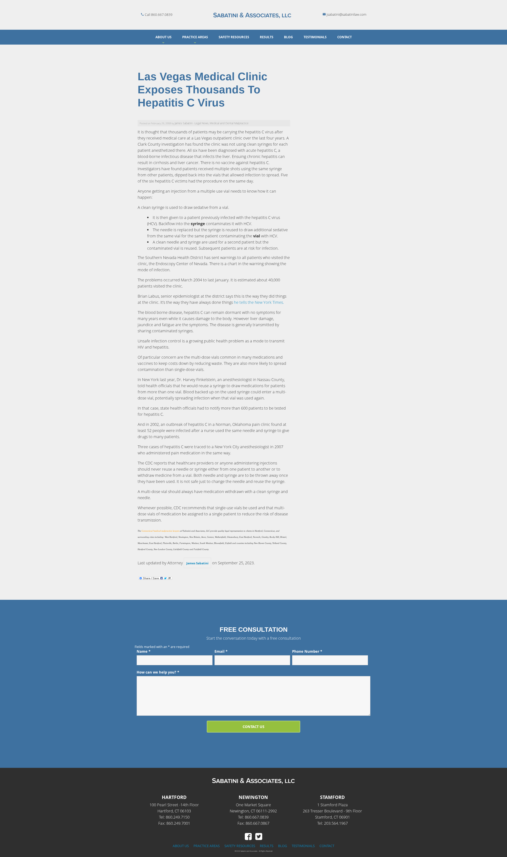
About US (163, 37)
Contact (344, 37)
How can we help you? (158, 672)
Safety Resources (234, 37)
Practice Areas (195, 37)
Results (266, 37)
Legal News (201, 123)
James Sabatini (184, 123)
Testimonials (315, 37)
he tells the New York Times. (259, 302)
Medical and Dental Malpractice (229, 123)
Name (144, 651)
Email (221, 651)
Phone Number (307, 651)
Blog (288, 37)
